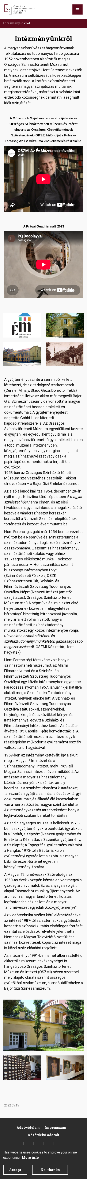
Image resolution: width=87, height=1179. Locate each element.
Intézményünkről (16, 23)
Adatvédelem (28, 1127)
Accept (15, 1169)
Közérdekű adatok (43, 1135)
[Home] (19, 9)
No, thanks (50, 1169)
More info (30, 1157)
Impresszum (55, 1127)
